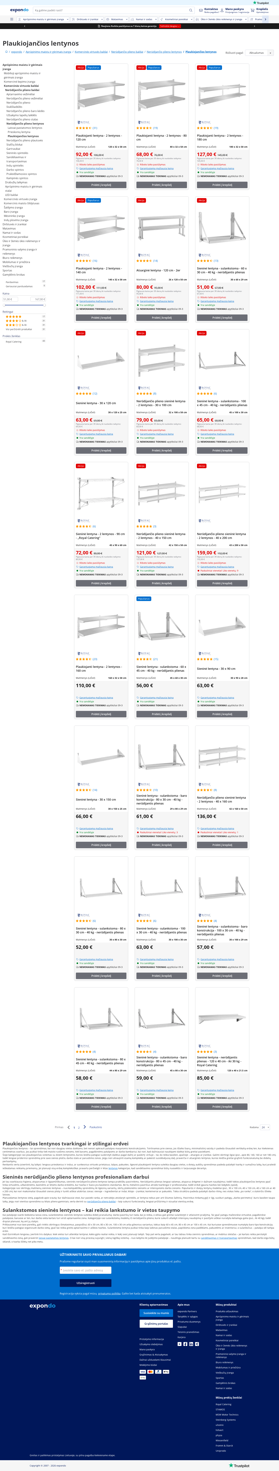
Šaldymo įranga (13, 207)
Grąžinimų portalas (156, 1323)
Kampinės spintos (17, 178)
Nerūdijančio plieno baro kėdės (25, 111)
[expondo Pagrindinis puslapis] (6, 52)
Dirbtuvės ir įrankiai (14, 224)
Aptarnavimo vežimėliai (20, 94)
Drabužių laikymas (16, 182)
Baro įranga (11, 211)
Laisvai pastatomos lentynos (25, 128)
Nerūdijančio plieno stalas (22, 119)
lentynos (113, 1168)
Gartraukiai (13, 149)
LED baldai (11, 195)
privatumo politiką (109, 1293)
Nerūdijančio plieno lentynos (25, 123)
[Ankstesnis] (68, 1127)
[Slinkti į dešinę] (254, 26)
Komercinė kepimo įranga (19, 81)
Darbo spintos (15, 170)
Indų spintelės (15, 165)
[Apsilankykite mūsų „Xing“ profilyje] (197, 1345)
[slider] (4, 305)
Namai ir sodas (12, 232)
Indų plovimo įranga (16, 220)
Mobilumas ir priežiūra (16, 262)
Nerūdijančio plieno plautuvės (24, 140)
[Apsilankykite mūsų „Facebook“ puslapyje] (185, 1345)
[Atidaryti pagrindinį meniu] (11, 19)
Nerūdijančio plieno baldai (22, 90)
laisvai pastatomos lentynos (54, 1237)
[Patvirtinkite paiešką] (191, 10)
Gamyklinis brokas (14, 274)
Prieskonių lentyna (19, 132)
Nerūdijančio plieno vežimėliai (24, 98)
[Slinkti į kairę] (24, 26)
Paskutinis (96, 1127)
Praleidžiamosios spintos (21, 174)
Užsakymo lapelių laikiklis (21, 115)
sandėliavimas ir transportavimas (219, 1237)
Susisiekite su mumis (156, 1313)
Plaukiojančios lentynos (23, 136)
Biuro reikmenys (12, 258)
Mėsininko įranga (14, 216)
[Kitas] (85, 1127)
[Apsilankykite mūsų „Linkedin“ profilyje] (191, 1345)
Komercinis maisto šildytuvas (21, 203)
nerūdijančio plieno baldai (101, 1201)
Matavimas (9, 228)
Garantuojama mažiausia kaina (96, 168)
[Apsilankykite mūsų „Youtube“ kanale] (179, 1345)
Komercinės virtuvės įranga (20, 199)
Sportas (7, 270)
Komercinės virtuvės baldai (21, 86)
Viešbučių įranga (13, 266)
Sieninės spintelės (17, 153)
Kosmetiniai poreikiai (15, 237)
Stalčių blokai (14, 144)
